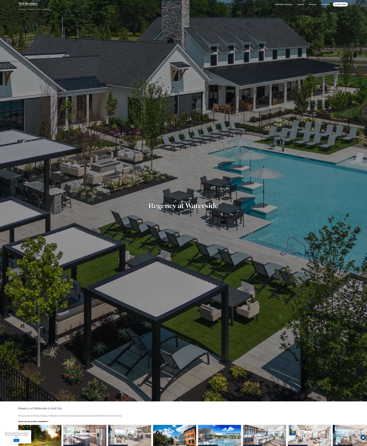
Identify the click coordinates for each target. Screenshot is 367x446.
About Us (300, 4)
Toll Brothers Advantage (283, 4)
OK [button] (16, 440)
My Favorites (325, 4)
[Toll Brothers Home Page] (27, 5)
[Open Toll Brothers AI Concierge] (363, 437)
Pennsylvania (22, 9)
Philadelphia (31, 9)
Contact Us (312, 4)
